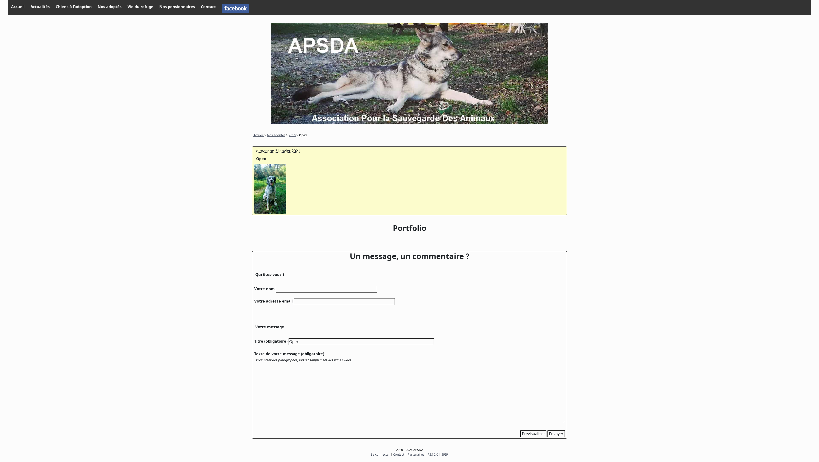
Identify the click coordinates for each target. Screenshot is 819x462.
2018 (292, 135)
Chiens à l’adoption (74, 6)
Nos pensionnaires (177, 6)
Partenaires (416, 454)
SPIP (444, 454)
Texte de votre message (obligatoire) (289, 353)
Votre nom (264, 288)
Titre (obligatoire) (271, 341)
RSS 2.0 (433, 454)
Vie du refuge (140, 6)
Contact (208, 6)
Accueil (18, 6)
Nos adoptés (110, 6)
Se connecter (380, 454)
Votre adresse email (273, 301)
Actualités (40, 6)
